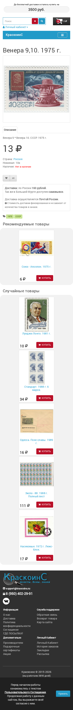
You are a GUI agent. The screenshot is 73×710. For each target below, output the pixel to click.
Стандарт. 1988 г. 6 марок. (36, 388)
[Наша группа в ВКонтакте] (6, 601)
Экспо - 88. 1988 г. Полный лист (36, 494)
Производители (13, 642)
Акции (7, 654)
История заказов (47, 646)
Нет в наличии (23, 166)
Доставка (9, 618)
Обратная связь (47, 614)
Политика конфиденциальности (17, 624)
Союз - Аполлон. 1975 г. (36, 266)
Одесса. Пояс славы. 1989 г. (36, 441)
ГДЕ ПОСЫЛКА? (13, 633)
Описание (10, 129)
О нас (6, 614)
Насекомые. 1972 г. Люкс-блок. (36, 548)
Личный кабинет (15, 27)
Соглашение (11, 629)
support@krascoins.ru (17, 588)
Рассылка (43, 654)
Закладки (43, 650)
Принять (63, 693)
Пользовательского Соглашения (25, 692)
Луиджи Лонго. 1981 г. (36, 333)
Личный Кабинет (47, 642)
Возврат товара (47, 618)
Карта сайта (44, 622)
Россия (17, 159)
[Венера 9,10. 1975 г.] (36, 89)
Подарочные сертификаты (11, 648)
